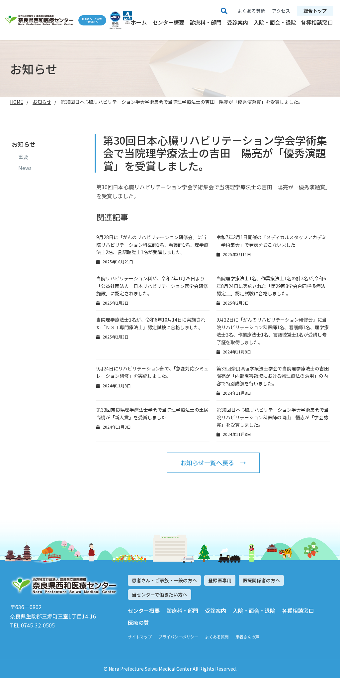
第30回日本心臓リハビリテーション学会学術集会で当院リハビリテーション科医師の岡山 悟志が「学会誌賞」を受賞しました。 (272, 417)
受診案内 (237, 22)
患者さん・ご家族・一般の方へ (164, 580)
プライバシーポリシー (178, 636)
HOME (16, 101)
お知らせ (42, 101)
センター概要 (168, 22)
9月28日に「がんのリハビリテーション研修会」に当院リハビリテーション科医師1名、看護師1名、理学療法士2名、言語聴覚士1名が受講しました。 (152, 244)
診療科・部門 (205, 22)
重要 (23, 157)
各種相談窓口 (317, 22)
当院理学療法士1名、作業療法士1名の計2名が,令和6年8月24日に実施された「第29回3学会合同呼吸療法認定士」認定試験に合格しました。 (271, 286)
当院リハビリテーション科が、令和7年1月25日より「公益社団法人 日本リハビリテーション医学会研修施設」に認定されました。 (152, 286)
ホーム (139, 22)
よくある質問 (217, 636)
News (25, 168)
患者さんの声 (247, 636)
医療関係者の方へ (261, 580)
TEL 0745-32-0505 (32, 625)
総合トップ (315, 10)
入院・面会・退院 (275, 22)
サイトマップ (140, 636)
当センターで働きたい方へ (159, 594)
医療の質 (138, 622)
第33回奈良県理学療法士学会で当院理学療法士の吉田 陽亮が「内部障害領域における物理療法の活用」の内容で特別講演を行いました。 (272, 376)
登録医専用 (219, 580)
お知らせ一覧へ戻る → (213, 462)
